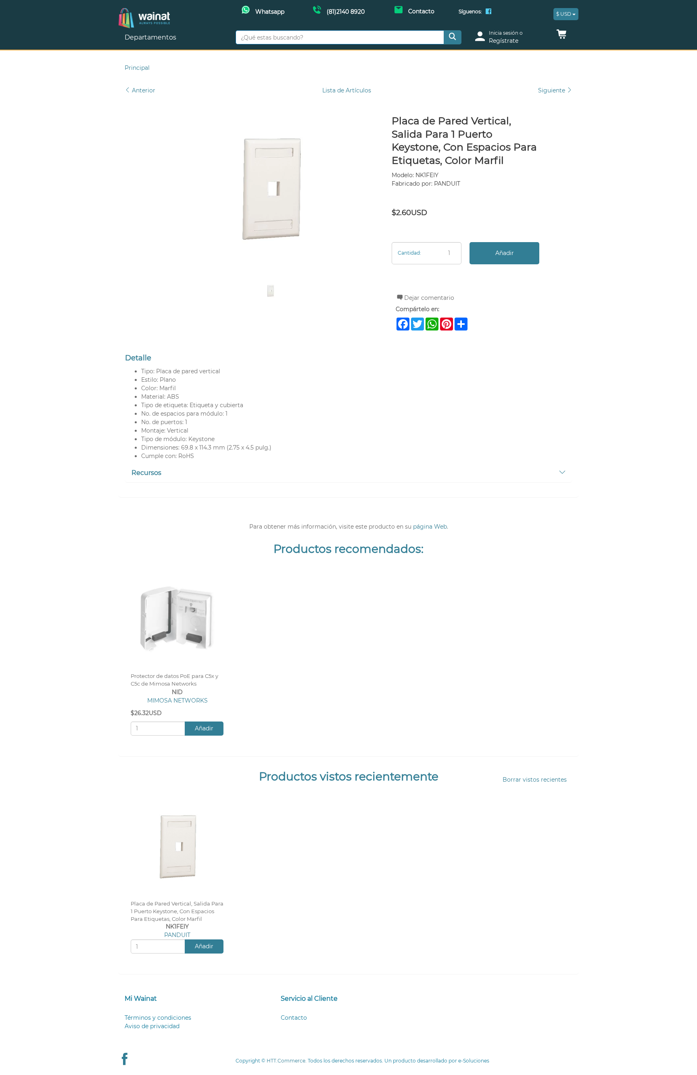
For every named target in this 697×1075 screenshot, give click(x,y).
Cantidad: (409, 253)
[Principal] (144, 12)
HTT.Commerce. (287, 1061)
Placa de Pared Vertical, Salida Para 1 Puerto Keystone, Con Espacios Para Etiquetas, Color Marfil (177, 911)
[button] (561, 36)
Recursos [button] (146, 473)
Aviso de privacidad (152, 1026)
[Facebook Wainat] (488, 12)
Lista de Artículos (346, 90)
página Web (430, 526)
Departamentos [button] (151, 37)
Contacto (294, 1017)
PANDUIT (177, 935)
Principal (137, 67)
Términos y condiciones (158, 1017)
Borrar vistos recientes (535, 779)
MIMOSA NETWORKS (177, 700)
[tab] (348, 473)
